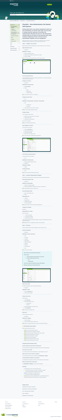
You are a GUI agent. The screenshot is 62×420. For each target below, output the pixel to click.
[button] (19, 25)
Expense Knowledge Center (14, 20)
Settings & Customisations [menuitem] (13, 30)
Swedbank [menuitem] (24, 406)
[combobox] (30, 15)
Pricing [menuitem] (56, 401)
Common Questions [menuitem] (13, 50)
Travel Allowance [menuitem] (8, 406)
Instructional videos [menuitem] (13, 48)
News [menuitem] (12, 37)
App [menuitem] (11, 44)
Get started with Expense (31, 20)
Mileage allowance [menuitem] (8, 408)
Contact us (49, 4)
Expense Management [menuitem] (8, 405)
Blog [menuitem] (39, 405)
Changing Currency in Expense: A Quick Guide (28, 386)
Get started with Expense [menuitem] (14, 27)
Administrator (22, 20)
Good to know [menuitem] (13, 41)
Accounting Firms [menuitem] (25, 403)
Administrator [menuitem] (12, 24)
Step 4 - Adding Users (25, 393)
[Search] (51, 15)
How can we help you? (17, 12)
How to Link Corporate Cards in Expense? (28, 391)
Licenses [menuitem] (12, 39)
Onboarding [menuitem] (12, 46)
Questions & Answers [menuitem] (14, 35)
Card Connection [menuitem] (8, 403)
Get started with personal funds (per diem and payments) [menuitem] (15, 33)
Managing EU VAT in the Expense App (27, 395)
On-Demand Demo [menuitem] (41, 403)
